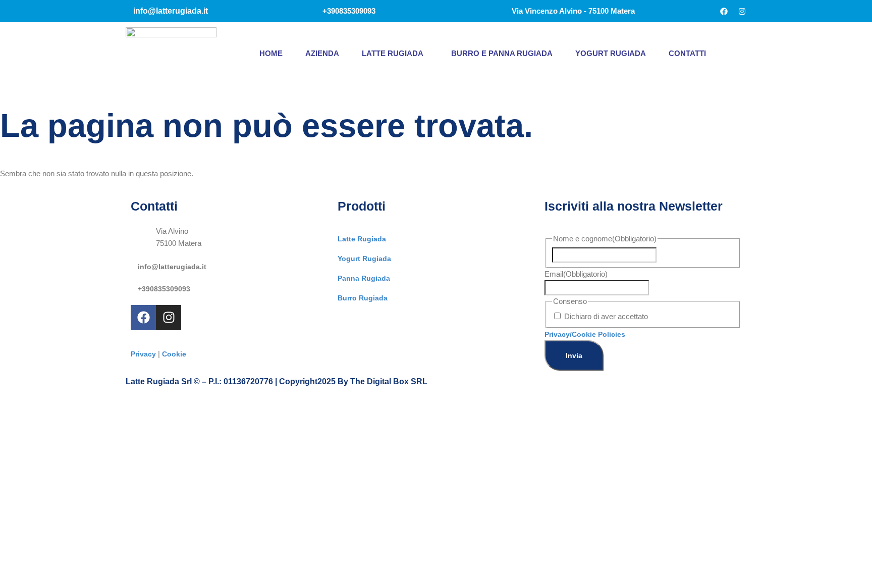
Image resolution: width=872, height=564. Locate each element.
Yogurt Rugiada (610, 53)
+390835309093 (164, 289)
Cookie (174, 354)
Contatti (687, 53)
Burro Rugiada (363, 298)
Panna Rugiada (364, 278)
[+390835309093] (134, 286)
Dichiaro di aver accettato (606, 316)
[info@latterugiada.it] (134, 264)
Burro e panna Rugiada (502, 53)
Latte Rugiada (392, 53)
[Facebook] (723, 11)
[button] (395, 53)
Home (271, 53)
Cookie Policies (598, 334)
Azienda (322, 53)
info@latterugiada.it (172, 267)
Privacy (143, 354)
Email (576, 274)
